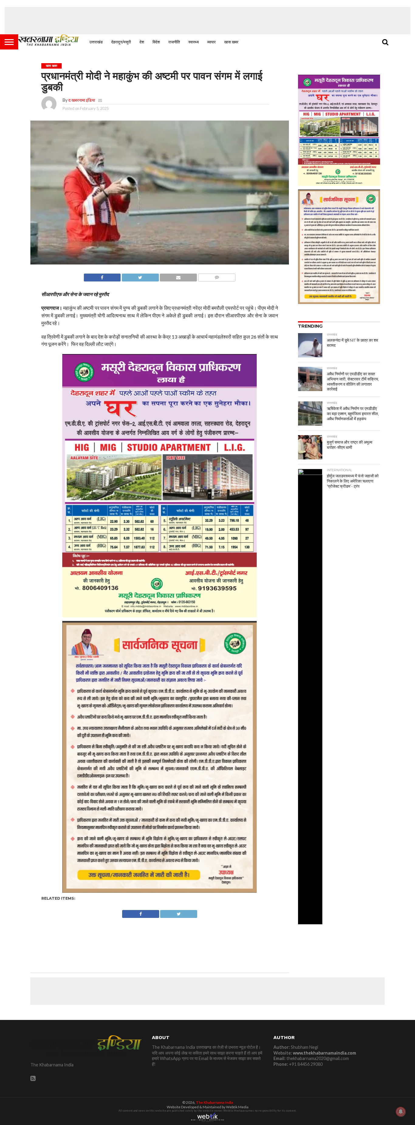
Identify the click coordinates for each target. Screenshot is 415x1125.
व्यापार (211, 41)
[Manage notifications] (401, 1111)
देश (141, 41)
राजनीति (174, 41)
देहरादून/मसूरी (121, 41)
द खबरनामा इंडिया (81, 100)
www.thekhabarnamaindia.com (324, 1052)
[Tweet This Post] (140, 276)
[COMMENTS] (216, 276)
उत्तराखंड (96, 41)
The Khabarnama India (214, 1102)
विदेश (156, 41)
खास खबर (231, 41)
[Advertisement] (207, 20)
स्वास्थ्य (193, 41)
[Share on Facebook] (102, 276)
